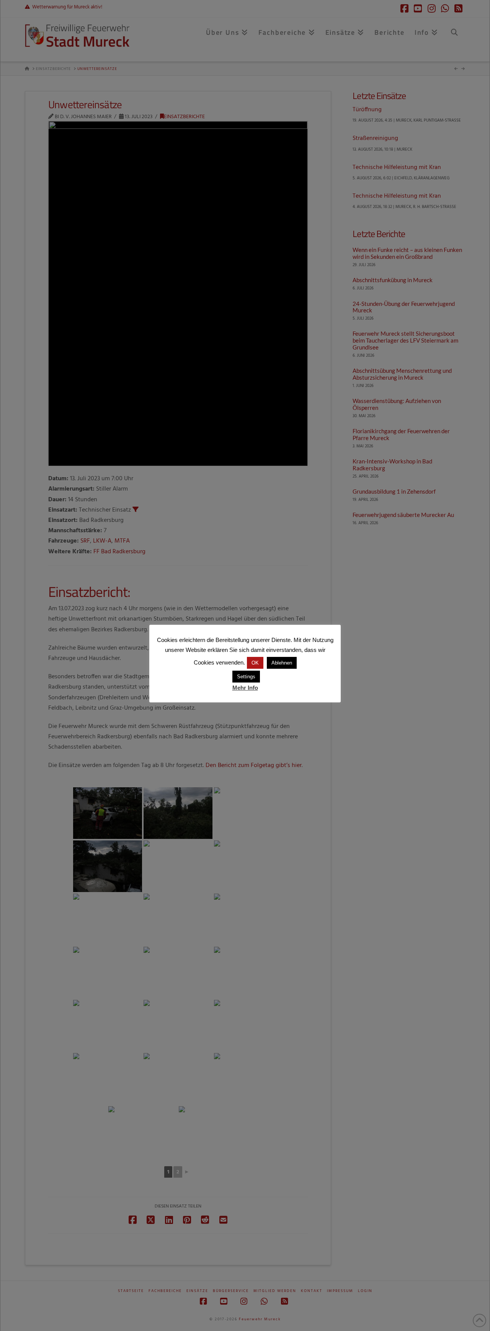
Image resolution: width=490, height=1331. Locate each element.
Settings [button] (246, 676)
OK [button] (255, 663)
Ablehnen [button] (281, 663)
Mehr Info (245, 687)
